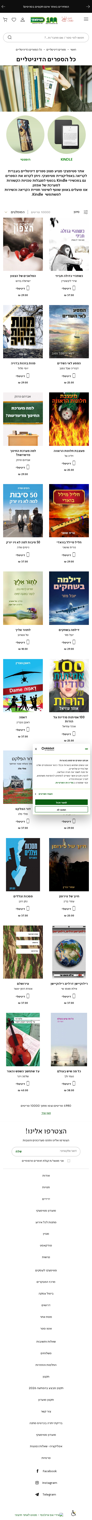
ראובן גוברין (23, 722)
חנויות (46, 1187)
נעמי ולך (69, 1076)
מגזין (46, 1234)
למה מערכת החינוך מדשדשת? (23, 453)
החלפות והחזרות (46, 1365)
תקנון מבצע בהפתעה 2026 (46, 1388)
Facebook (50, 1471)
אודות (46, 1175)
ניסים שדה (23, 547)
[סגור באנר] (36, 749)
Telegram (49, 1494)
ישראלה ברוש (23, 281)
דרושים (46, 1305)
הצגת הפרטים (46, 793)
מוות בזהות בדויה (23, 363)
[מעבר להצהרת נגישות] (73, 1515)
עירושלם (23, 984)
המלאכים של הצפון (23, 276)
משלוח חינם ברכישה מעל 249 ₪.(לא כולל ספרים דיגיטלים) (46, 6)
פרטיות (46, 1458)
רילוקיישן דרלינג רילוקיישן (69, 984)
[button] (23, 20)
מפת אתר (46, 1317)
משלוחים (46, 1353)
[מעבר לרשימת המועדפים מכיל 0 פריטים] (14, 20)
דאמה (23, 717)
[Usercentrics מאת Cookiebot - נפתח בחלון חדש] (54, 749)
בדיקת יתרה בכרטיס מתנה (46, 1423)
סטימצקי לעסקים (46, 1270)
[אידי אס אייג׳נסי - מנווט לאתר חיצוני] (39, 1515)
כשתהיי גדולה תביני (69, 276)
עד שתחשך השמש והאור (23, 1071)
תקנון (46, 1376)
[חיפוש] (9, 37)
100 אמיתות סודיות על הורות (69, 719)
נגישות (46, 1257)
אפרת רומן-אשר (23, 989)
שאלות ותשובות (46, 1341)
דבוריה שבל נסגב (69, 368)
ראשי (73, 49)
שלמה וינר (23, 1076)
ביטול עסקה (46, 1293)
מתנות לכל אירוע (46, 1222)
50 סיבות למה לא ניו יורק (23, 542)
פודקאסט (46, 1245)
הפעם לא (61, 809)
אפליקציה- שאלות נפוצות (46, 1446)
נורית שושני (69, 547)
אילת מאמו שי (69, 989)
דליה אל (69, 456)
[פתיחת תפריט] (86, 20)
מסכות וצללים (23, 896)
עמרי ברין (69, 901)
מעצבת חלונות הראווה (69, 451)
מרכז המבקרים (46, 1282)
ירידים (46, 1199)
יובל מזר (69, 635)
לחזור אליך (23, 630)
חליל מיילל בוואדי (69, 542)
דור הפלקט (23, 809)
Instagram (49, 1483)
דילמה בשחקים (69, 630)
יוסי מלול (23, 368)
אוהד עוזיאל (69, 726)
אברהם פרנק (23, 460)
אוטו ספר (46, 1328)
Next (90, 6)
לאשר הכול (61, 802)
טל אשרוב (23, 635)
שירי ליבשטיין (69, 281)
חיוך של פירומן (69, 896)
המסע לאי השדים (69, 363)
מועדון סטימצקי (46, 1210)
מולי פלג (23, 814)
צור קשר (46, 1411)
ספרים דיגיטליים (56, 49)
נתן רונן (23, 901)
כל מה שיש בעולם (69, 1071)
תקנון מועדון (46, 1400)
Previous (5, 6)
